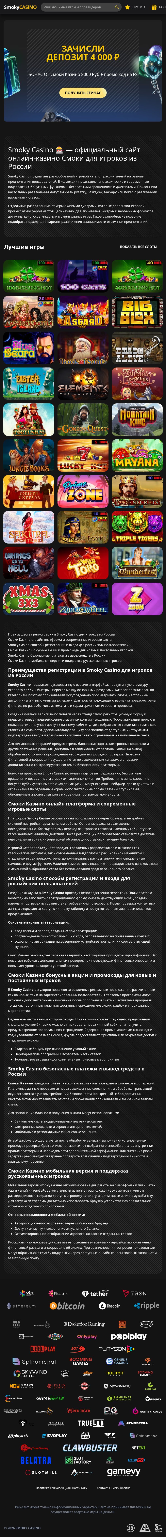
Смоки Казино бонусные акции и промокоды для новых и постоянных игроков (70, 650)
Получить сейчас (83, 92)
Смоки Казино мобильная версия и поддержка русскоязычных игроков (64, 660)
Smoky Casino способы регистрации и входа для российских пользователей (68, 645)
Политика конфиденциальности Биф (61, 1488)
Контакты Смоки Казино (113, 1488)
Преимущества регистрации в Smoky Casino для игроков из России (61, 634)
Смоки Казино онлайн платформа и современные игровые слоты (60, 639)
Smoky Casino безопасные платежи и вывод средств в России (56, 655)
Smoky (20, 7)
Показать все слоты (138, 247)
